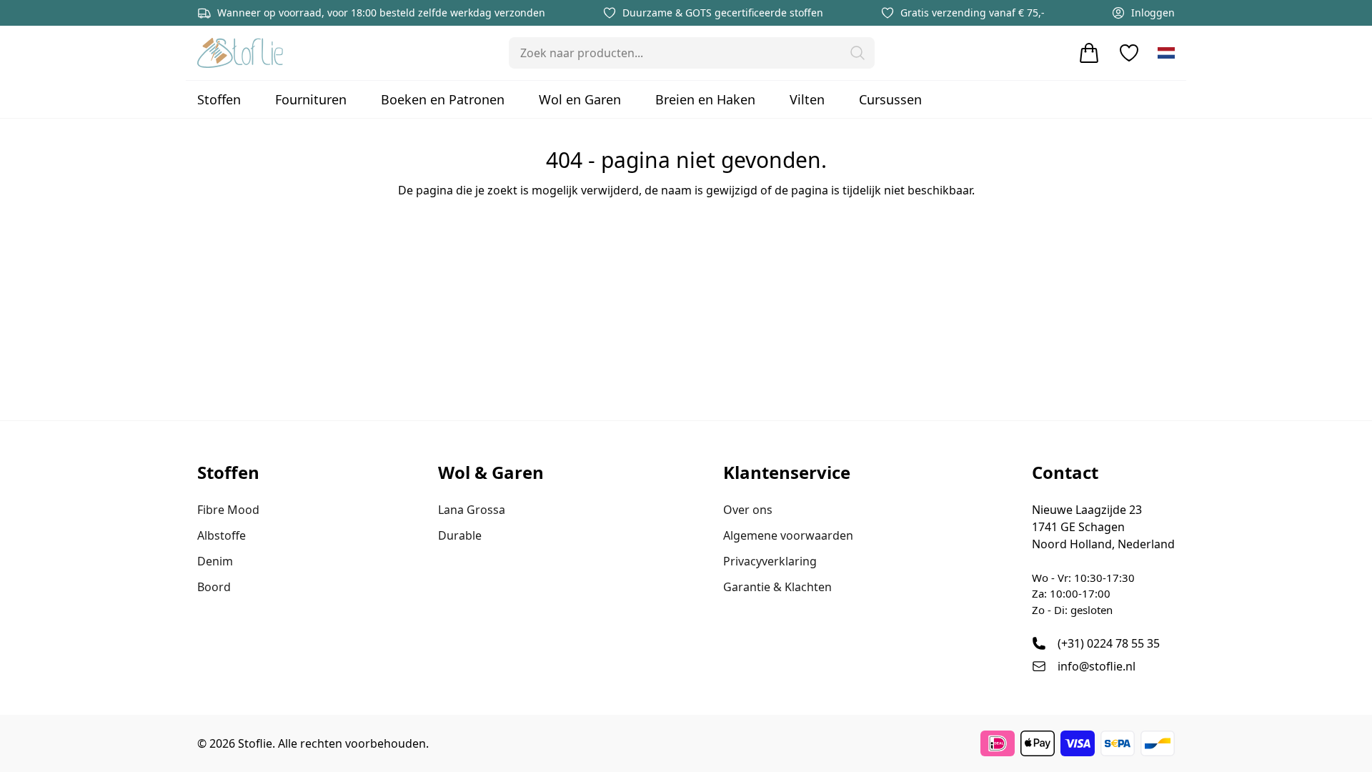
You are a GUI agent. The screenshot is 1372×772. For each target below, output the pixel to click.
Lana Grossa (471, 510)
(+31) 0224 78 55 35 (1109, 643)
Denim (215, 561)
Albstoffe (221, 535)
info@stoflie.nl (1096, 666)
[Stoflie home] (240, 53)
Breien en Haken (705, 99)
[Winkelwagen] (1089, 52)
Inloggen (1153, 12)
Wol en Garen (580, 99)
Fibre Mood (228, 510)
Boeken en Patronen (442, 99)
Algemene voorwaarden (788, 535)
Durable (460, 535)
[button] (857, 52)
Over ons (747, 510)
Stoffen (219, 99)
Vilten (807, 99)
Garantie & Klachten (777, 587)
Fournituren (311, 99)
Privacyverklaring (770, 561)
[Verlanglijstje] (1129, 52)
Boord (214, 587)
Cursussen (890, 99)
